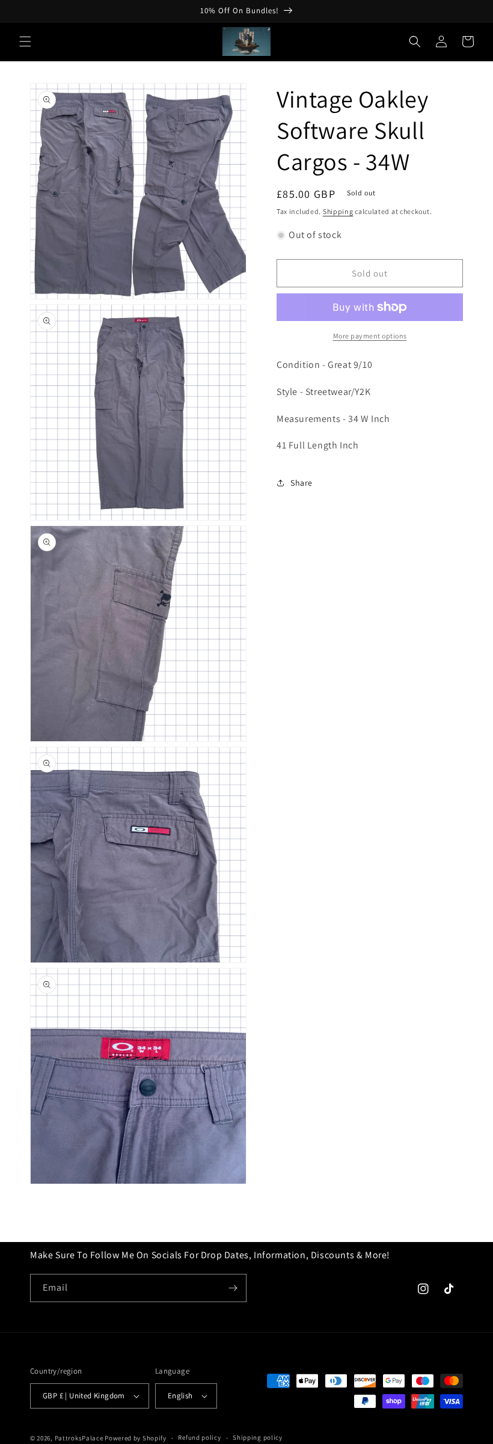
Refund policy (199, 1437)
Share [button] (301, 482)
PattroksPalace (79, 1438)
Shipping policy (258, 1437)
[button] (25, 41)
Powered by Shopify (136, 1438)
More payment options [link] (370, 335)
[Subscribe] (232, 1288)
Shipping (338, 211)
